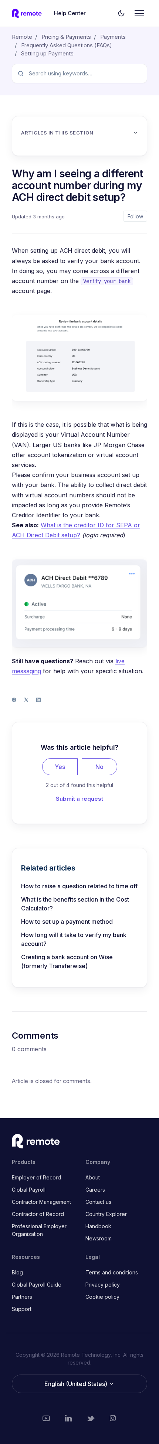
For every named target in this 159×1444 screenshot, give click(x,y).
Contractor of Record (38, 1214)
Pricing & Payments (66, 36)
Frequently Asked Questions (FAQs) (66, 45)
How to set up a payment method (67, 921)
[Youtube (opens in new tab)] (46, 1418)
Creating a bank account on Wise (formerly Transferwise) (67, 961)
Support (21, 1309)
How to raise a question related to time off (79, 886)
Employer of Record (36, 1177)
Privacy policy (102, 1284)
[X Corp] (26, 700)
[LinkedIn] (38, 700)
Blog (17, 1272)
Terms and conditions (111, 1272)
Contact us (98, 1202)
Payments (113, 36)
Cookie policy (102, 1297)
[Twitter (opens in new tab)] (90, 1418)
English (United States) (76, 1383)
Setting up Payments (47, 53)
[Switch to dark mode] (121, 13)
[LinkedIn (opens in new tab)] (68, 1418)
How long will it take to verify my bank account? (73, 939)
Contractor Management (41, 1202)
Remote (22, 36)
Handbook (98, 1226)
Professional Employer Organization (39, 1230)
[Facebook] (14, 700)
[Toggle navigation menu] (139, 13)
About (92, 1177)
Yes (60, 766)
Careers (95, 1189)
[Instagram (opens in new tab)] (113, 1418)
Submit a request (79, 798)
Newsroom (98, 1238)
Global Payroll (28, 1189)
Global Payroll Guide (36, 1284)
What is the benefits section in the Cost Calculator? (75, 904)
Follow (135, 216)
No (99, 766)
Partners (22, 1297)
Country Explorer (106, 1214)
